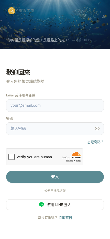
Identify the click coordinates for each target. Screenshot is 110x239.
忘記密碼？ (95, 142)
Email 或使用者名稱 (20, 95)
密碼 (9, 118)
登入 (55, 176)
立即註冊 (65, 217)
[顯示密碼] (97, 128)
